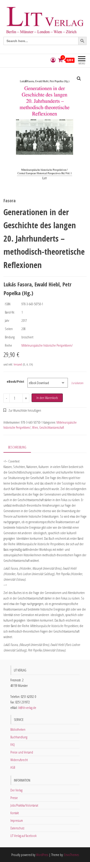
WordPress (42, 854)
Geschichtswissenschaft (51, 427)
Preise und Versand (21, 752)
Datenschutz (17, 828)
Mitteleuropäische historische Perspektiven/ (47, 345)
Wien (35, 427)
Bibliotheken (17, 729)
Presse (14, 797)
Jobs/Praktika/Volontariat (24, 805)
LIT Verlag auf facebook (23, 835)
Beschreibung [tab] (17, 447)
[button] (79, 78)
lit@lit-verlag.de (27, 707)
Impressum (16, 820)
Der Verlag (16, 790)
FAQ (12, 744)
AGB (12, 767)
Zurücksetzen (77, 383)
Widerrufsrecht (19, 759)
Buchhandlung (18, 737)
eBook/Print (15, 381)
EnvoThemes (71, 854)
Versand (18, 364)
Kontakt (14, 813)
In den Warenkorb (47, 397)
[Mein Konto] (53, 60)
